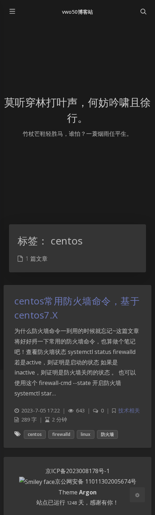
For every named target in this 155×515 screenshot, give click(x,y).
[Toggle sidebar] (12, 11)
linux (85, 434)
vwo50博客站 (77, 11)
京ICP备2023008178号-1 (77, 471)
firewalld (61, 434)
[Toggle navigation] (143, 11)
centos (35, 434)
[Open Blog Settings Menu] (137, 494)
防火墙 (107, 434)
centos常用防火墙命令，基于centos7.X (77, 307)
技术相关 (129, 410)
